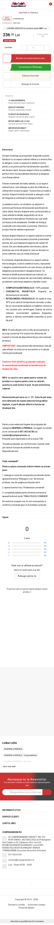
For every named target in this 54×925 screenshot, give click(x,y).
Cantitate (8, 47)
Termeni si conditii (16, 905)
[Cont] (42, 2)
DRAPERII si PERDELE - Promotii (17, 761)
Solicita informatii (30, 76)
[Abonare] (47, 792)
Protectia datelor (26, 908)
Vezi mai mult (9, 766)
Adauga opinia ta (27, 576)
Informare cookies (36, 905)
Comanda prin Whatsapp (30, 67)
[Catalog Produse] (4, 5)
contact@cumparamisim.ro (21, 860)
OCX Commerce (37, 921)
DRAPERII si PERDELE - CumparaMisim (20, 755)
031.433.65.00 (15, 854)
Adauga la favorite (30, 84)
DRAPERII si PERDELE (28, 13)
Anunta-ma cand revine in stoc (30, 58)
